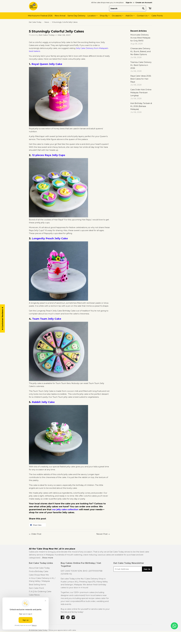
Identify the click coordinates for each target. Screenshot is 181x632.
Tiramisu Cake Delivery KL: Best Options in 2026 (140, 65)
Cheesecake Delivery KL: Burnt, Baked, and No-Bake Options (140, 51)
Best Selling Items (37, 584)
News (46, 22)
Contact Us (142, 15)
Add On (129, 15)
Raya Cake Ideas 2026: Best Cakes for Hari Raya (140, 79)
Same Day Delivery (76, 15)
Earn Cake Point (36, 588)
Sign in (129, 2)
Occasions (117, 15)
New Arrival (60, 15)
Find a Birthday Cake (38, 571)
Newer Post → (103, 534)
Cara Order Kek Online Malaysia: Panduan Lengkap (140, 92)
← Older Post (35, 534)
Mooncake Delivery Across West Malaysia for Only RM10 (140, 38)
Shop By (104, 15)
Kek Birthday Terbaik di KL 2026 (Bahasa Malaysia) (141, 106)
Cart (150, 8)
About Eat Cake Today (39, 568)
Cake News (34, 595)
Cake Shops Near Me (39, 575)
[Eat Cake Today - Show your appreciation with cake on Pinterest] (68, 618)
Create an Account (143, 2)
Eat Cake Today (35, 22)
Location (92, 15)
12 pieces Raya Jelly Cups (48, 155)
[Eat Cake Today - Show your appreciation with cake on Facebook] (62, 618)
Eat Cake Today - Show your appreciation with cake (55, 630)
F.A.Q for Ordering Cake (40, 591)
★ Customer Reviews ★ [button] (2, 318)
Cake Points (157, 15)
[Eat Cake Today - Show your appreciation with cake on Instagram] (73, 618)
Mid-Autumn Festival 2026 (40, 15)
